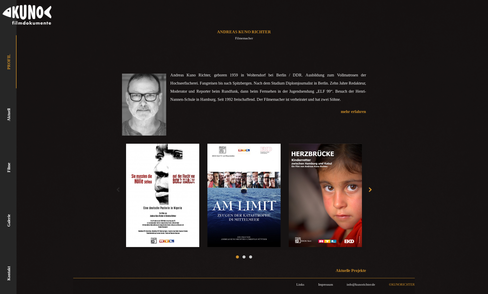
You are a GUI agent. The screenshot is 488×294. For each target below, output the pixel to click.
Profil (9, 62)
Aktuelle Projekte (351, 270)
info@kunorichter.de (361, 284)
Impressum (325, 284)
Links (300, 284)
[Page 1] (237, 256)
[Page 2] (244, 256)
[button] (117, 190)
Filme (9, 167)
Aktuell (9, 114)
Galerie (9, 220)
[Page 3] (250, 256)
